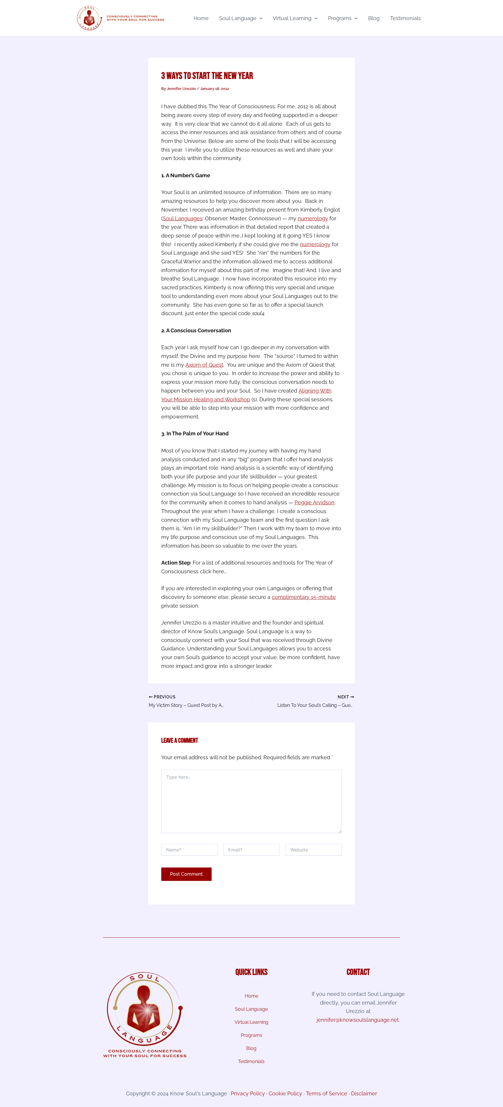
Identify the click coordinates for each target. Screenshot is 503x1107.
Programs (340, 18)
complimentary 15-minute (304, 597)
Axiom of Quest (204, 365)
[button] (259, 18)
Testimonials (405, 18)
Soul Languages (183, 218)
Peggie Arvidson (314, 502)
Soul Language (237, 18)
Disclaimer (364, 1093)
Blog (374, 18)
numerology (313, 218)
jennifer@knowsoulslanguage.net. (358, 1020)
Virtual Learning (292, 18)
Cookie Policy (285, 1093)
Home (201, 18)
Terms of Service (326, 1093)
